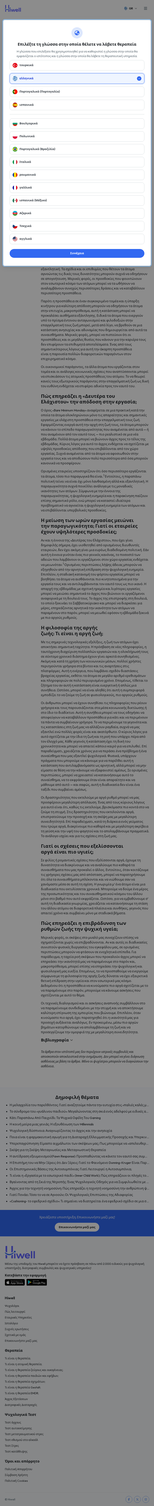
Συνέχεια (77, 253)
